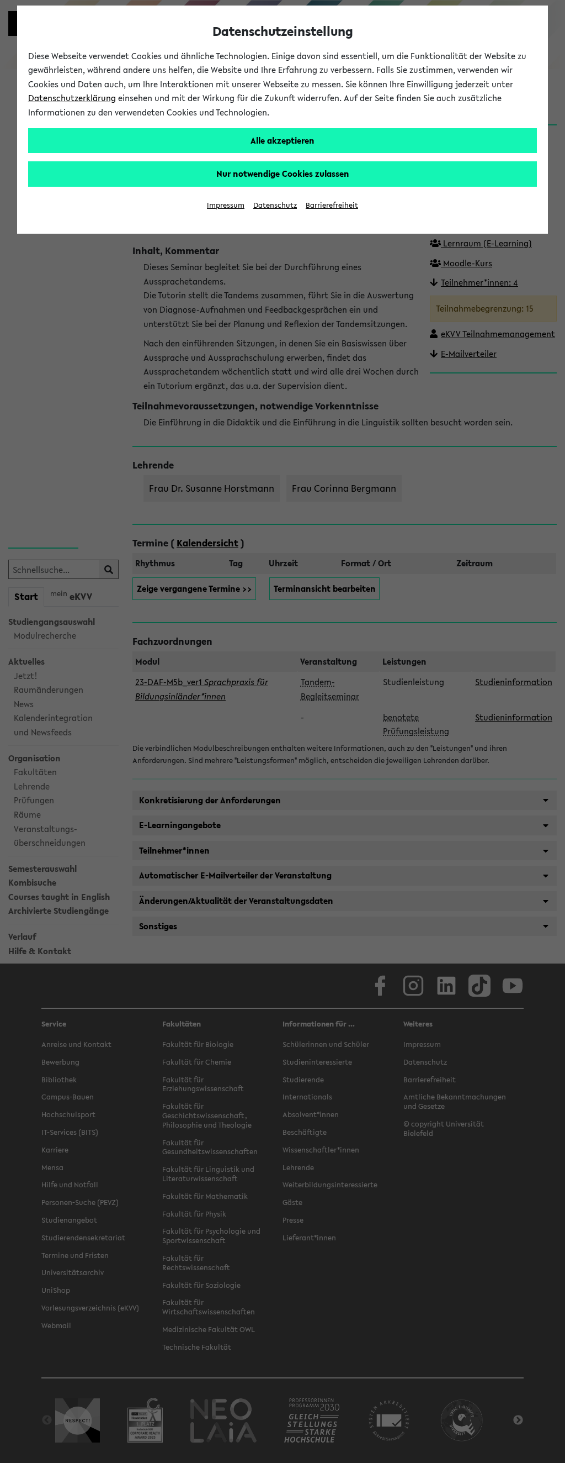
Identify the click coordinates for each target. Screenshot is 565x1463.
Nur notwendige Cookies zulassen (282, 173)
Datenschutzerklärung (72, 98)
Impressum (225, 205)
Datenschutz (275, 205)
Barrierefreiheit (332, 205)
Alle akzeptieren (282, 140)
